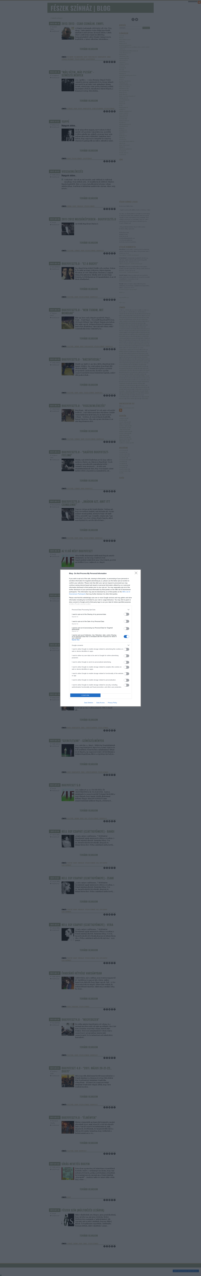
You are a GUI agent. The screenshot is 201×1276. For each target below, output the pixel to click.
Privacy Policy (112, 702)
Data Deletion (88, 702)
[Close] (137, 574)
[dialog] (100, 638)
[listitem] (100, 609)
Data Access (100, 702)
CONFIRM (85, 695)
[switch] (126, 614)
